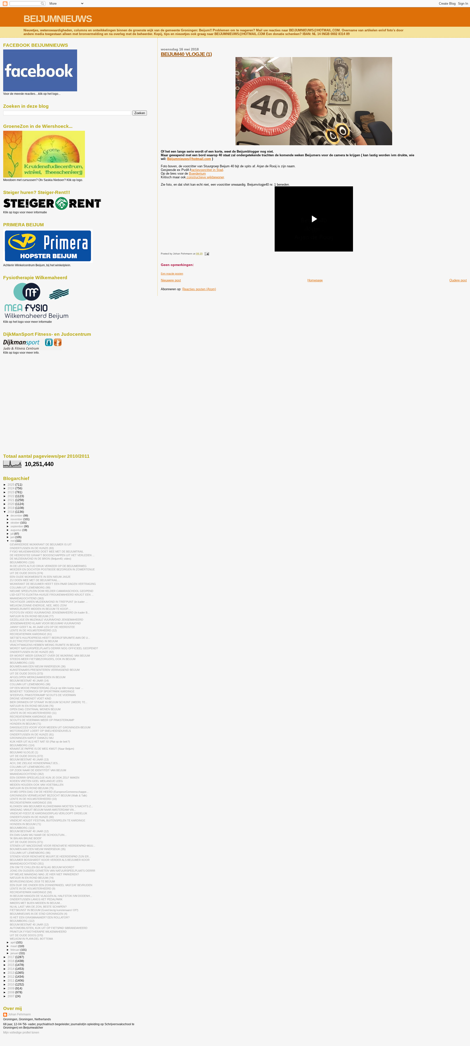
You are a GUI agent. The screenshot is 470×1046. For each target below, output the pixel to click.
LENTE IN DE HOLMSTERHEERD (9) (32, 888)
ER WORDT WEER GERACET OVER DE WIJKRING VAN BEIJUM (50, 655)
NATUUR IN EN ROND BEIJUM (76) (32, 705)
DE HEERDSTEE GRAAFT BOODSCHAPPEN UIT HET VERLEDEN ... (52, 555)
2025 (11, 484)
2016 (11, 960)
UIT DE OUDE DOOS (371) (26, 842)
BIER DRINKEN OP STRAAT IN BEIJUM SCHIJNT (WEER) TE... (48, 702)
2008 (11, 992)
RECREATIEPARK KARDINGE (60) (31, 716)
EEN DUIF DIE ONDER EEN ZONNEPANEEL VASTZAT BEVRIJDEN (51, 885)
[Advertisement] (25, 380)
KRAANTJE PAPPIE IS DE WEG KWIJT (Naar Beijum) (42, 748)
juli (12, 533)
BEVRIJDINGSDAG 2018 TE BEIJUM (32, 881)
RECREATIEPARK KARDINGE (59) (31, 802)
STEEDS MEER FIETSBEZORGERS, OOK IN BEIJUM (42, 659)
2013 (11, 972)
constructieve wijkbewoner (205, 177)
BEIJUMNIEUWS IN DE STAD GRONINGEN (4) (38, 913)
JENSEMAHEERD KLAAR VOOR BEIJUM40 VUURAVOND (45, 623)
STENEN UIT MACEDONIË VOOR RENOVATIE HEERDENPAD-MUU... (52, 845)
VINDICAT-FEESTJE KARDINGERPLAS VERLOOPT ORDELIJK (48, 813)
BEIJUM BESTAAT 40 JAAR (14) (29, 680)
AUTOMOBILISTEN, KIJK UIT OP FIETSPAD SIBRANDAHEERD (48, 927)
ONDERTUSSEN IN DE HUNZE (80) (32, 817)
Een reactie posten (172, 273)
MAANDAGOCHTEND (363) (27, 598)
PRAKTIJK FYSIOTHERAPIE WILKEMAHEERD (38, 931)
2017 (11, 957)
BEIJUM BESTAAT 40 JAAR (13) (29, 759)
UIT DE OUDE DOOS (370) (26, 935)
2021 (11, 500)
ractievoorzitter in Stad (207, 170)
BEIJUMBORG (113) (22, 827)
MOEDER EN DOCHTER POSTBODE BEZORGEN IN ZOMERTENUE (52, 569)
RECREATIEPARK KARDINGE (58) (31, 892)
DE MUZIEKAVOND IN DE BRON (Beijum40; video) (40, 558)
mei (13, 540)
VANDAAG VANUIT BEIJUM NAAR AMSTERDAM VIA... (43, 809)
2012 (11, 976)
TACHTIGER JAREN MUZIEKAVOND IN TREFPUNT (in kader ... (49, 601)
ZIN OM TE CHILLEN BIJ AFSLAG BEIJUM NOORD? (42, 867)
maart (14, 946)
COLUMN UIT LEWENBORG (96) (30, 852)
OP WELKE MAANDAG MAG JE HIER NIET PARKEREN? (44, 874)
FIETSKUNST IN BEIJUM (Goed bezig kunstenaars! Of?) (44, 910)
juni (13, 537)
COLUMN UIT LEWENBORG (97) (30, 766)
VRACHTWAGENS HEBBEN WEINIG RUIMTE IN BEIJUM (45, 644)
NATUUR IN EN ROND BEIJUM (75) (32, 788)
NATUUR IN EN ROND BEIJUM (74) (32, 877)
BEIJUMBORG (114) (22, 745)
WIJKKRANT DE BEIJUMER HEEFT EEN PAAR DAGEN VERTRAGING (53, 583)
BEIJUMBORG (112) (22, 920)
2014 (11, 968)
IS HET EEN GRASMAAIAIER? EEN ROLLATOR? (40, 917)
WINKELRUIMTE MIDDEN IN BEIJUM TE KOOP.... (40, 608)
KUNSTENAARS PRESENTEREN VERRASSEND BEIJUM (45, 669)
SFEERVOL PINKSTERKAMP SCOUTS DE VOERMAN (43, 695)
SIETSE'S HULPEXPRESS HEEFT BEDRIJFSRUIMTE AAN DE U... (50, 637)
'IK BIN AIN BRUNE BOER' (26, 838)
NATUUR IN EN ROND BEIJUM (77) (32, 616)
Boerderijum (197, 173)
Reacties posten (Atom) (199, 289)
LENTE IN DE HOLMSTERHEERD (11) (33, 712)
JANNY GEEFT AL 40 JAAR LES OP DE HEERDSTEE (42, 626)
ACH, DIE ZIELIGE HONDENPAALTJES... (35, 763)
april (13, 942)
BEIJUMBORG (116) (22, 562)
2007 (11, 996)
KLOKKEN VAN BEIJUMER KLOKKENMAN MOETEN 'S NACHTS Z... (51, 806)
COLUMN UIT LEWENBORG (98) (30, 684)
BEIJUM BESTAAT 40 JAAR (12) (29, 831)
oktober (15, 522)
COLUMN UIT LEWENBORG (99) (30, 587)
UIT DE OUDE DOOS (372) (26, 756)
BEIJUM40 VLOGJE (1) (186, 54)
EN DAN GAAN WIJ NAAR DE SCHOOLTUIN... (38, 834)
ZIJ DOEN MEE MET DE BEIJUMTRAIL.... (35, 580)
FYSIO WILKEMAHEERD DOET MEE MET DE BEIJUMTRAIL (46, 551)
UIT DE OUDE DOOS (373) (26, 673)
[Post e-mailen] (206, 253)
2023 (11, 492)
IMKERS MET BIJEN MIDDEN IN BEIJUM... (36, 903)
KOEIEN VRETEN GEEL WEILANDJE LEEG (36, 781)
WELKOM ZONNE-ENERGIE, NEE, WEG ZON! (38, 605)
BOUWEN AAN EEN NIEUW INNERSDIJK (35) (38, 849)
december (17, 515)
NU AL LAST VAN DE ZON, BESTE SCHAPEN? (38, 906)
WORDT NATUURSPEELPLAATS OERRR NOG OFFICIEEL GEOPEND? (54, 648)
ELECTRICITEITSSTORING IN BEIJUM (34, 641)
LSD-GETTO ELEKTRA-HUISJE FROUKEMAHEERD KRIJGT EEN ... (52, 594)
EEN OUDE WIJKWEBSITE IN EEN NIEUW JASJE (40, 576)
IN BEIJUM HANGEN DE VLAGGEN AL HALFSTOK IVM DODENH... (51, 895)
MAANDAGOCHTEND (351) (27, 863)
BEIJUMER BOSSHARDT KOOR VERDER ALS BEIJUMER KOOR (50, 859)
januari (15, 953)
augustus (16, 530)
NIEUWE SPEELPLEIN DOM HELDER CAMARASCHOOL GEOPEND (51, 590)
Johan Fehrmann (19, 1014)
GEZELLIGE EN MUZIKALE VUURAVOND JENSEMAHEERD (46, 619)
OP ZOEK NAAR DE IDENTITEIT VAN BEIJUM (38, 770)
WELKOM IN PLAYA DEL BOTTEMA (31, 938)
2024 (11, 488)
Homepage (315, 280)
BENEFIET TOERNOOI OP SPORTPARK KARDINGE (42, 691)
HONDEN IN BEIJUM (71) (25, 723)
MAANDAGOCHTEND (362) (27, 773)
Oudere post (458, 280)
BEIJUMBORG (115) (22, 662)
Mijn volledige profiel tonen (21, 1032)
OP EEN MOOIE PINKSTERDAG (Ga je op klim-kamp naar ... (46, 687)
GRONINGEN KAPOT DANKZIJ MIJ (32, 737)
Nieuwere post (171, 280)
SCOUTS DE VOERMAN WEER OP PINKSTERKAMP (42, 720)
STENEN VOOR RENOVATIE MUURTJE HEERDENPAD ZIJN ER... (50, 856)
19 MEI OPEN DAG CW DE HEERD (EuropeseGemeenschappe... (49, 791)
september (17, 526)
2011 (11, 980)
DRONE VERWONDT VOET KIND (30, 698)
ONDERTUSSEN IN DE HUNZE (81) (32, 734)
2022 (11, 496)
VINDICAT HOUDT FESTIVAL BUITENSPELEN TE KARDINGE (47, 820)
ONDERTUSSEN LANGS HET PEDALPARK (36, 899)
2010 (11, 984)
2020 (11, 503)
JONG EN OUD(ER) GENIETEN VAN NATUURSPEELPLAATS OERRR (52, 870)
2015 (11, 964)
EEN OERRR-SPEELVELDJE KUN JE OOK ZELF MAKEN (44, 777)
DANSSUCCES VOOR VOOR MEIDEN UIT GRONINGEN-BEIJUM (50, 727)
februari (15, 949)
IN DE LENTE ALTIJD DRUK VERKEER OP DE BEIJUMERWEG (48, 566)
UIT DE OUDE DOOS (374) (26, 573)
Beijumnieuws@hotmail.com (189, 159)
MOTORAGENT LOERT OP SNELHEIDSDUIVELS (40, 730)
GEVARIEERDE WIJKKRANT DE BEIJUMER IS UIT (41, 544)
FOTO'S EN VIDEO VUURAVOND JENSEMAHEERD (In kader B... (50, 612)
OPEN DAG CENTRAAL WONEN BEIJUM (35, 709)
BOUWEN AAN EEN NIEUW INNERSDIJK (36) (38, 666)
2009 (11, 988)
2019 (11, 507)
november (17, 519)
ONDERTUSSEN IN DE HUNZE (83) (32, 548)
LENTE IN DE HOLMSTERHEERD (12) (33, 630)
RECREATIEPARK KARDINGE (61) (31, 634)
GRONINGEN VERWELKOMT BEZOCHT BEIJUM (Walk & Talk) (48, 795)
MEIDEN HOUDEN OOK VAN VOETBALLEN (36, 784)
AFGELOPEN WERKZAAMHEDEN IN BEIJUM (37, 677)
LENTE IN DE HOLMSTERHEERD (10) (33, 798)
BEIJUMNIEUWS (58, 18)
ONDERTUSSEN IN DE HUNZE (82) (32, 651)
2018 (11, 511)
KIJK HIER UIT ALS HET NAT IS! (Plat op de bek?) (40, 741)
